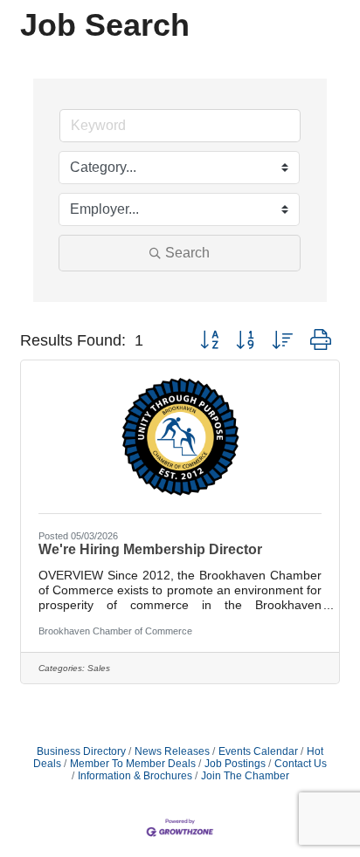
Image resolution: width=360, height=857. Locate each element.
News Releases (172, 751)
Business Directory (81, 751)
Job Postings (235, 764)
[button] (209, 340)
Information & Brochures (135, 776)
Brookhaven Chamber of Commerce (115, 631)
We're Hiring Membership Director (150, 549)
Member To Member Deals (133, 764)
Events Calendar (258, 751)
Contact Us (300, 764)
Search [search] (187, 252)
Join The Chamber (245, 776)
